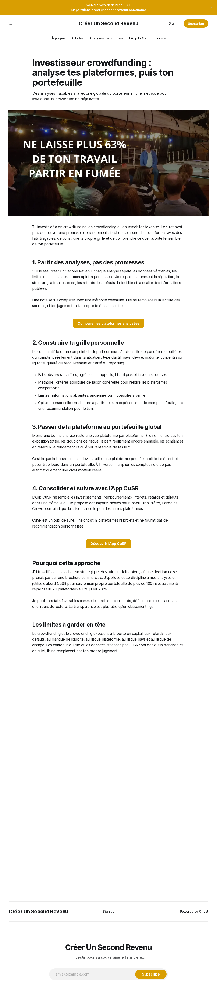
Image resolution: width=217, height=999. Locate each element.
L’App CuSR (137, 38)
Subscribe (196, 24)
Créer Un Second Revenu (108, 23)
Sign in (174, 23)
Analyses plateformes (106, 38)
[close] (212, 7)
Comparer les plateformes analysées (108, 323)
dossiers (159, 38)
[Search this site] (10, 23)
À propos (58, 38)
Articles (77, 38)
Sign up (108, 911)
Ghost (203, 911)
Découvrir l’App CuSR (108, 543)
